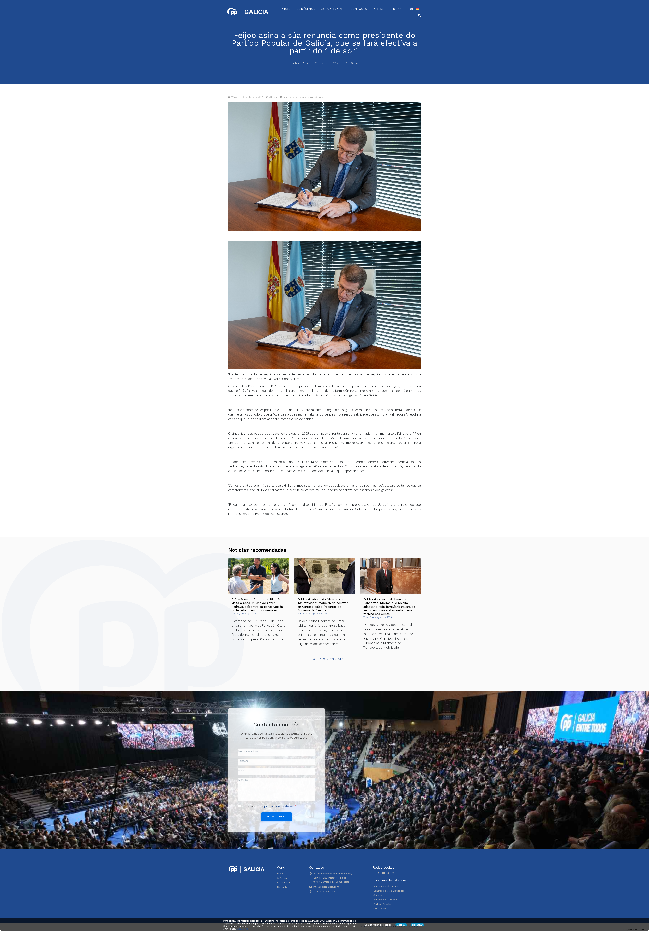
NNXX (397, 8)
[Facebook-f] (374, 873)
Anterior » (336, 659)
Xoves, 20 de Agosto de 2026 (377, 617)
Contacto (359, 8)
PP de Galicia (351, 63)
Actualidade (332, 8)
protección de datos (278, 806)
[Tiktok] (393, 873)
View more (242, 928)
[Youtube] (383, 873)
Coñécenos (306, 8)
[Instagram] (378, 873)
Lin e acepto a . (269, 806)
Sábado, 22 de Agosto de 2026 (247, 613)
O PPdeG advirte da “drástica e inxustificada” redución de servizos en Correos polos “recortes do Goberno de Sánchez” (322, 605)
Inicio (286, 8)
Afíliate (380, 8)
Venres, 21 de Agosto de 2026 (312, 613)
